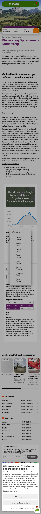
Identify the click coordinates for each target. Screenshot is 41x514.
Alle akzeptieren (20, 497)
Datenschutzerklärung (25, 508)
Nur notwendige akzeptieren (20, 503)
